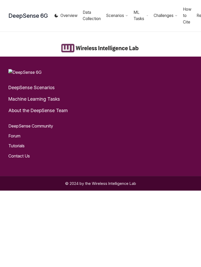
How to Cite (187, 16)
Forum (14, 135)
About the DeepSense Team (38, 110)
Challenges (164, 15)
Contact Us (19, 156)
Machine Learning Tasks (34, 99)
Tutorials (16, 145)
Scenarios (115, 15)
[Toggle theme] (56, 15)
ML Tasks (138, 15)
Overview (68, 15)
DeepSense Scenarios (31, 87)
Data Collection (92, 15)
